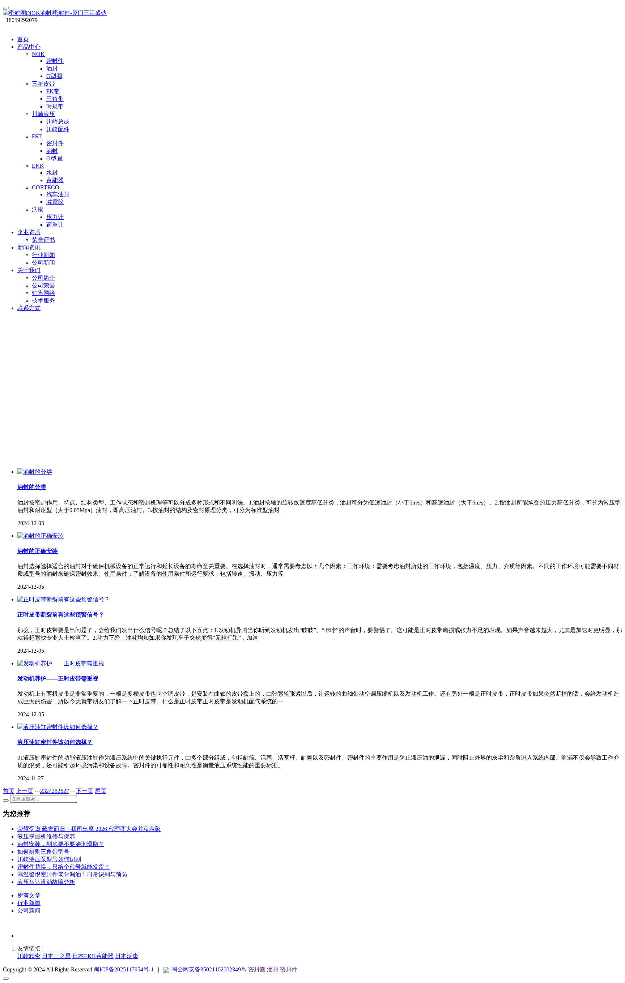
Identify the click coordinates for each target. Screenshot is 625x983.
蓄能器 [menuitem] (55, 180)
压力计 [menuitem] (55, 217)
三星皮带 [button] (43, 84)
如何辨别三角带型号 (43, 852)
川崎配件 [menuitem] (57, 129)
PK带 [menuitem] (53, 91)
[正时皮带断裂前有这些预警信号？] (63, 599)
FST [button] (37, 136)
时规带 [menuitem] (55, 106)
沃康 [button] (37, 209)
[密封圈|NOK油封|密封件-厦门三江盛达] (312, 13)
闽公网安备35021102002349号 (208, 969)
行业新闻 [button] (43, 255)
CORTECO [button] (45, 187)
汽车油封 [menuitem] (57, 194)
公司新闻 (29, 910)
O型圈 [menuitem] (54, 76)
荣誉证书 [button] (43, 240)
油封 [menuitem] (52, 68)
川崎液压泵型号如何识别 (49, 859)
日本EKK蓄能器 (93, 956)
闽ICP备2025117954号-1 (124, 969)
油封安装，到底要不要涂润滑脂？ (60, 844)
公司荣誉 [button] (43, 285)
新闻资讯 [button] (29, 247)
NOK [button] (38, 54)
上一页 (24, 791)
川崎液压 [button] (43, 114)
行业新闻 (29, 903)
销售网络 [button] (43, 293)
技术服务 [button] (43, 300)
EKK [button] (38, 166)
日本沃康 (126, 956)
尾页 (100, 791)
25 (55, 791)
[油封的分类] (34, 472)
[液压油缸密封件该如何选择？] (57, 727)
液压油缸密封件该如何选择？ (55, 742)
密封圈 (256, 969)
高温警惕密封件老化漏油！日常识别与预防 (72, 874)
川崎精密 (29, 956)
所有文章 (29, 895)
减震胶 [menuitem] (55, 202)
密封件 (288, 969)
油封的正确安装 (37, 551)
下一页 (84, 791)
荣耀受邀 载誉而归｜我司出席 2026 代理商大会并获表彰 (89, 829)
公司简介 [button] (43, 278)
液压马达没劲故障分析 (46, 882)
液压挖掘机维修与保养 (46, 836)
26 (60, 791)
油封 (273, 969)
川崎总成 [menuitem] (57, 122)
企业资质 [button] (29, 232)
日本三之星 (56, 956)
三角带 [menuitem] (55, 99)
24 (49, 791)
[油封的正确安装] (40, 536)
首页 (23, 39)
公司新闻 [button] (43, 262)
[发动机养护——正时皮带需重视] (60, 663)
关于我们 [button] (29, 270)
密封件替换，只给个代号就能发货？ (63, 867)
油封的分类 (31, 487)
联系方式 (29, 308)
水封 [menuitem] (52, 172)
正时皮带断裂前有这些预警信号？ (60, 614)
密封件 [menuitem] (55, 61)
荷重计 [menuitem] (55, 225)
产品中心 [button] (29, 47)
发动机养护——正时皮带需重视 (57, 678)
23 (43, 791)
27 (66, 791)
